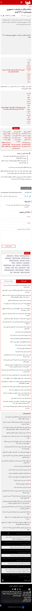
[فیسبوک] (25, 196)
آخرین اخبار (23, 281)
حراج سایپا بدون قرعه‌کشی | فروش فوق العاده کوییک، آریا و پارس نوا (16, 407)
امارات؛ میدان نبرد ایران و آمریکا (22, 345)
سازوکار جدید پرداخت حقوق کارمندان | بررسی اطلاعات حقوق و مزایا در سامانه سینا (15, 309)
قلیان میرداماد (22, 260)
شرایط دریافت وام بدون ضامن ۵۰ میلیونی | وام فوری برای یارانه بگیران (16, 328)
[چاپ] (2, 16)
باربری (16, 267)
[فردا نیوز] (28, 3)
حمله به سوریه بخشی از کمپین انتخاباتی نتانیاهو (18, 300)
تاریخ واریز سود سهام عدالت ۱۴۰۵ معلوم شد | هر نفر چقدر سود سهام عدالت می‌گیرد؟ (16, 147)
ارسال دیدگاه (8, 246)
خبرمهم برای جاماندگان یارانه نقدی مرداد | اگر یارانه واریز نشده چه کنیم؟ (15, 323)
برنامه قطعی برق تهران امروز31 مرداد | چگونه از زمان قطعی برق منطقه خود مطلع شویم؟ (15, 382)
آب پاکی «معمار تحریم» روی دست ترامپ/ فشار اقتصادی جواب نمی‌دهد (16, 356)
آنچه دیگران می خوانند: (22, 154)
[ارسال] (4, 16)
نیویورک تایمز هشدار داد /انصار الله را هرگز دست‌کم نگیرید (16, 319)
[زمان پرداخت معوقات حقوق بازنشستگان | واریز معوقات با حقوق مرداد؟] (6, 136)
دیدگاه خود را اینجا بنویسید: (23, 229)
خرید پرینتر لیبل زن (22, 267)
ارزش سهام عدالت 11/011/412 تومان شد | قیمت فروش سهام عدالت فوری (26, 145)
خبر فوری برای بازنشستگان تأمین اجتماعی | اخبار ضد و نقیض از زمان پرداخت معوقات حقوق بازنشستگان (11, 594)
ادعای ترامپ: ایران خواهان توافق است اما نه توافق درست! (16, 378)
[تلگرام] (30, 196)
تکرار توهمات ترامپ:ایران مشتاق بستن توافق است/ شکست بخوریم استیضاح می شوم (16, 394)
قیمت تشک (16, 256)
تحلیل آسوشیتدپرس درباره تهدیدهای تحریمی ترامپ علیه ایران (15, 375)
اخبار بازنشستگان (10, 256)
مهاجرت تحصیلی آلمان (25, 258)
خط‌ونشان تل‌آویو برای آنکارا (23, 348)
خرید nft (13, 263)
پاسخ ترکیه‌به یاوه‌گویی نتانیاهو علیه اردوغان (19, 338)
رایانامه (28, 223)
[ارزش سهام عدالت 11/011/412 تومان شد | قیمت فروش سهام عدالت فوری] (26, 136)
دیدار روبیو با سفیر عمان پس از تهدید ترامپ (19, 335)
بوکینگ (28, 267)
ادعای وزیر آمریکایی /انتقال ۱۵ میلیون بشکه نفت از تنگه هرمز (15, 387)
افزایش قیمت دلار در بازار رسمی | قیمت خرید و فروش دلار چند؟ (16, 304)
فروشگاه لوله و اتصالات (19, 270)
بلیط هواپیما (27, 270)
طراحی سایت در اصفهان (25, 272)
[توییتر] (27, 196)
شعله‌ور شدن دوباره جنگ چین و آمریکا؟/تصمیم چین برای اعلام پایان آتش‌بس (15, 371)
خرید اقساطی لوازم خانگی (24, 256)
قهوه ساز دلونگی (16, 272)
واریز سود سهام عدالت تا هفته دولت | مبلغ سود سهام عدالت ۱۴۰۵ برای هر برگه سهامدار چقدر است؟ (13, 108)
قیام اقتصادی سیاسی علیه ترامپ (22, 332)
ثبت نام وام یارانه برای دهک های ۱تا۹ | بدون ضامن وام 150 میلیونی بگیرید (16, 361)
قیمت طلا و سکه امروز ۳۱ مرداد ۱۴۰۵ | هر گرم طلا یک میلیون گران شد (15, 314)
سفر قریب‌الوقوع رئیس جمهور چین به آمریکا (19, 342)
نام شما (28, 217)
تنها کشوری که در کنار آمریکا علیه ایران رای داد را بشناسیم (17, 206)
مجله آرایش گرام (26, 263)
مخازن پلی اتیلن (8, 258)
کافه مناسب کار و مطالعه (13, 260)
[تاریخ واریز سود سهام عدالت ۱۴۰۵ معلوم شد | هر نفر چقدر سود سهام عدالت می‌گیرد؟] (16, 137)
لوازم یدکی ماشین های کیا (9, 270)
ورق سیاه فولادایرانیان (7, 265)
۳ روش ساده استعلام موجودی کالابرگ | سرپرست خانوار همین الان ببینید (13, 71)
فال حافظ (27, 260)
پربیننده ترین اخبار (8, 281)
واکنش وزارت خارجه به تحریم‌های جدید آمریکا (19, 390)
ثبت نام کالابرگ (19, 263)
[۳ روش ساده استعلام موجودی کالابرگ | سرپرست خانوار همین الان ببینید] (28, 70)
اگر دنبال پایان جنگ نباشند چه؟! (22, 352)
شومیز (11, 272)
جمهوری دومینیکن (25, 188)
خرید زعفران (18, 265)
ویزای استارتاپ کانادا (16, 258)
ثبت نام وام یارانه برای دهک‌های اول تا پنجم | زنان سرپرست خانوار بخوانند (16, 286)
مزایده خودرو (7, 267)
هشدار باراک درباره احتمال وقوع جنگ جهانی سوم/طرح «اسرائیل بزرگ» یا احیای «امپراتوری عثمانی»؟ (17, 366)
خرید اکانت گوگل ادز (25, 265)
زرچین (14, 265)
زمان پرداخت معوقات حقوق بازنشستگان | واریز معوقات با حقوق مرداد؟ (6, 145)
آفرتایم (12, 267)
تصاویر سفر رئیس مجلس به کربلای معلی (20, 398)
